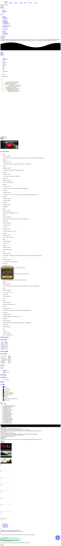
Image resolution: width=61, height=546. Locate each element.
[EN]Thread (5, 20)
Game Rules (5, 18)
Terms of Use (5, 527)
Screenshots (5, 26)
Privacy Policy (5, 526)
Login (1, 5)
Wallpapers (2, 442)
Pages (4, 12)
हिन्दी (25, 2)
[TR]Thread (5, 21)
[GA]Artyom (6, 379)
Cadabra (3, 346)
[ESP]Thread (5, 22)
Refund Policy (5, 524)
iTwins (2, 347)
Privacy (4, 31)
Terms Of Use (5, 33)
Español (16, 2)
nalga (2, 343)
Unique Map (5, 28)
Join (1, 402)
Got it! (2, 544)
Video (1, 440)
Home (4, 10)
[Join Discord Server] (58, 537)
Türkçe (6, 2)
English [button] (6, 1)
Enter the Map (7, 276)
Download (5, 11)
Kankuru (3, 348)
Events (4, 16)
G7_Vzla (3, 344)
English (10, 2)
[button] (1, 79)
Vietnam (21, 2)
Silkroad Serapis (11, 530)
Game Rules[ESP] (6, 23)
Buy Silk (2, 8)
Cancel (5, 537)
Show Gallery (3, 427)
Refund (4, 30)
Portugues (30, 2)
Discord (4, 17)
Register (2, 6)
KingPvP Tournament (7, 25)
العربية (35, 2)
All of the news (3, 136)
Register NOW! (3, 431)
